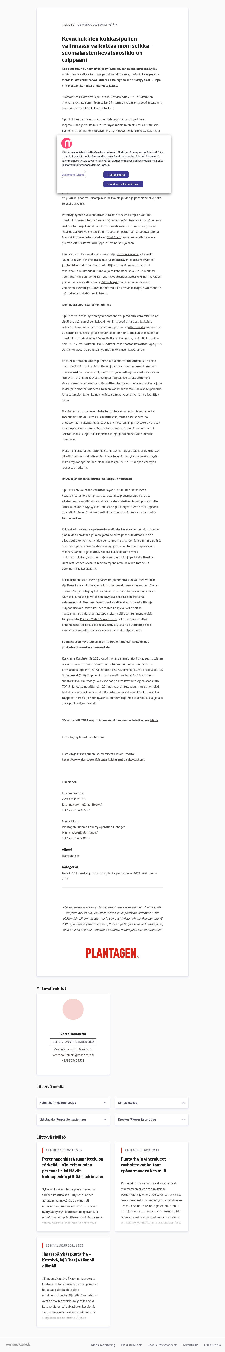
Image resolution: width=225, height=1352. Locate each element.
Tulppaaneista (121, 378)
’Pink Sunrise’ (83, 276)
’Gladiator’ (109, 344)
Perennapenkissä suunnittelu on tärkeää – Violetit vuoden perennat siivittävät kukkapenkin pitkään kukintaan (72, 1167)
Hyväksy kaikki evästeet (123, 184)
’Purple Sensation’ (97, 220)
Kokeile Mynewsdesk (162, 1345)
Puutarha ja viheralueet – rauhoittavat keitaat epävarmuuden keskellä (145, 1164)
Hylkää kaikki (116, 174)
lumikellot (107, 372)
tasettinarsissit (72, 417)
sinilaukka (94, 232)
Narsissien (69, 411)
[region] (114, 164)
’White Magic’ (109, 282)
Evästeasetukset (73, 174)
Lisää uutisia (212, 1345)
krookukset (92, 372)
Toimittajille (190, 1345)
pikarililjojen (70, 456)
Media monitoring (103, 1345)
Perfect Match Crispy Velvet (111, 608)
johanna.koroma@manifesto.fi (82, 804)
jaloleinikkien (70, 265)
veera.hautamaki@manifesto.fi (73, 1055)
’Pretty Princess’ (115, 130)
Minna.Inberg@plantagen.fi (80, 832)
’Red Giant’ (114, 237)
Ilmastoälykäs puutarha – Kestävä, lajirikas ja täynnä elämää (68, 1259)
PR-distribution (131, 1345)
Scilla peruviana (127, 254)
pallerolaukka (136, 327)
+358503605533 (73, 1060)
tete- (147, 411)
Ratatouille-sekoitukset (118, 585)
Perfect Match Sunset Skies (98, 619)
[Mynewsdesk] (18, 1345)
